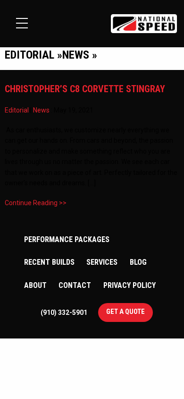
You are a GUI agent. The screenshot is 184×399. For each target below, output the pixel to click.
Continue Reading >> (36, 203)
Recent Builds (49, 262)
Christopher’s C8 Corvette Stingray (85, 89)
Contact (75, 285)
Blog (138, 262)
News (41, 110)
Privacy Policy (129, 285)
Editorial (17, 110)
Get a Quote (125, 312)
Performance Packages (66, 239)
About (35, 285)
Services (101, 262)
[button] (21, 23)
